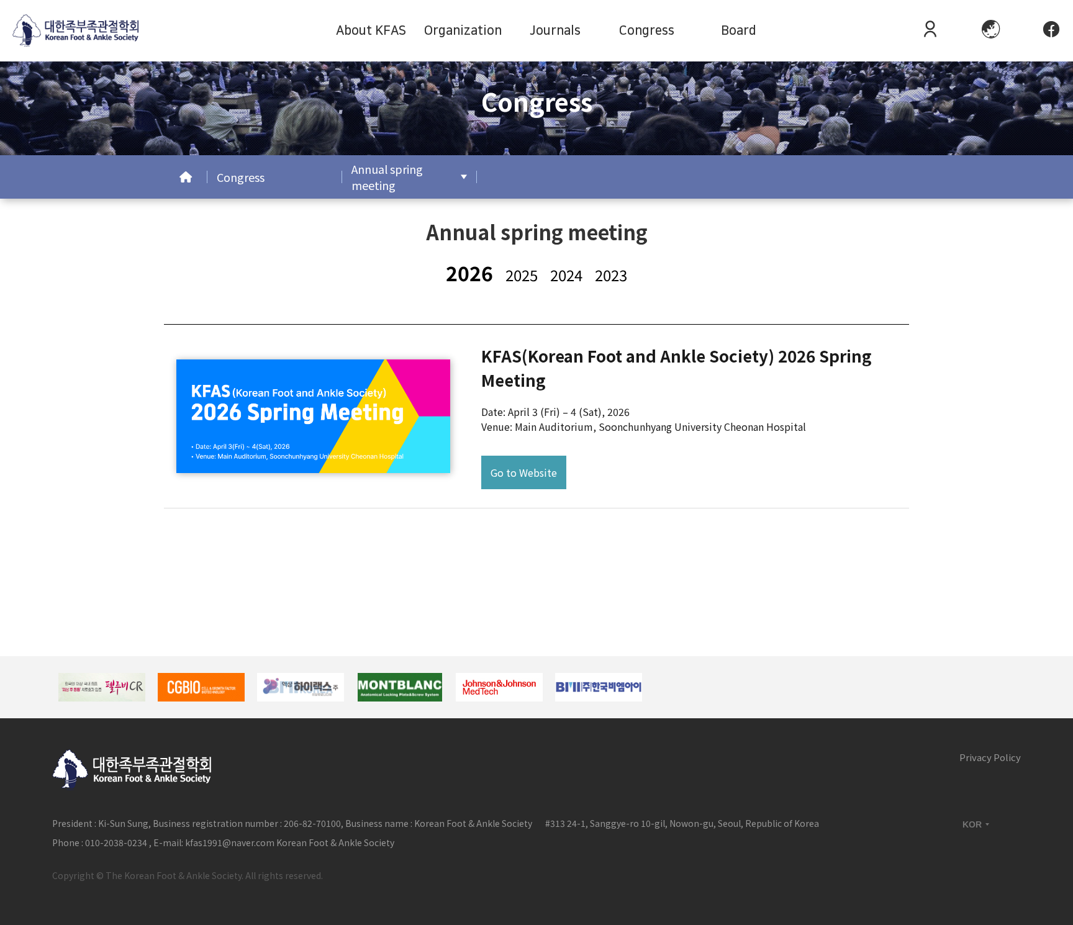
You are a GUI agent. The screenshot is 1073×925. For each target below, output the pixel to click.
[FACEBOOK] (1051, 30)
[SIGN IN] (930, 30)
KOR (972, 824)
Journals (555, 30)
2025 (521, 275)
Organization (463, 30)
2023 (611, 275)
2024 (566, 275)
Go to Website (524, 472)
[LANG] (991, 30)
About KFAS (371, 30)
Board (738, 30)
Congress (646, 30)
